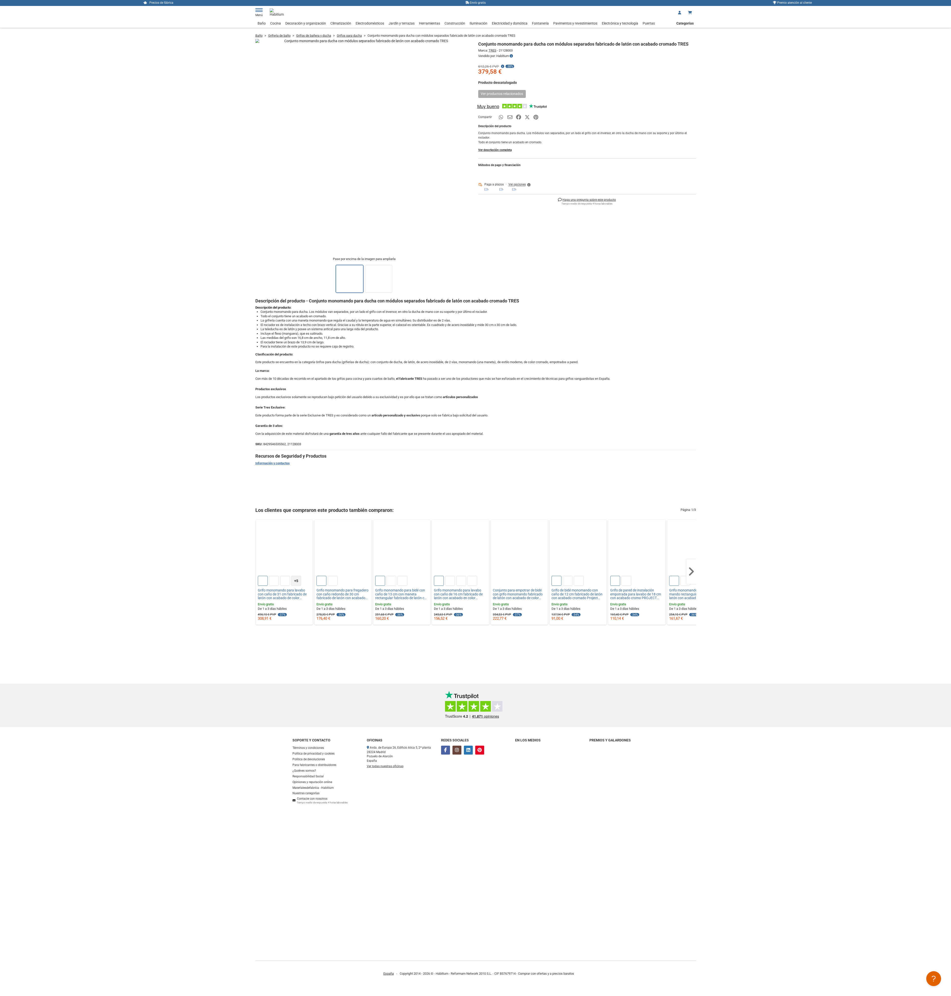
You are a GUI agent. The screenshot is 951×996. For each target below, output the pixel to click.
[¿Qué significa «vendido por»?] (511, 56)
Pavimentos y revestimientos (575, 23)
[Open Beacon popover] (933, 978)
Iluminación (478, 23)
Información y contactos (272, 463)
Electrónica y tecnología (620, 23)
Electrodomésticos (370, 23)
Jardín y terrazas (402, 23)
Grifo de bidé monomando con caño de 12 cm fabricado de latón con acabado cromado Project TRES (577, 594)
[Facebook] (445, 750)
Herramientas (429, 23)
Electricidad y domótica (510, 23)
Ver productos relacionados (502, 94)
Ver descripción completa (495, 150)
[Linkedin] (468, 750)
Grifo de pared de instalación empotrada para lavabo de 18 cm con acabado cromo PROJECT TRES (635, 594)
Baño (262, 23)
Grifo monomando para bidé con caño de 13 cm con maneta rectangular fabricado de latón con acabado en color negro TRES (401, 594)
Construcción (455, 23)
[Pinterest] (479, 750)
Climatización (340, 23)
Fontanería (540, 23)
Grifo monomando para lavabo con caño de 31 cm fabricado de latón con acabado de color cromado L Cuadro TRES (282, 594)
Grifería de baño (279, 35)
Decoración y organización (305, 23)
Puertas (649, 23)
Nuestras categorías (305, 793)
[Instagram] (456, 750)
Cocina (275, 23)
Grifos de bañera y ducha (313, 35)
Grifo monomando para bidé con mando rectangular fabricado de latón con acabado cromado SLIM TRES (695, 594)
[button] (519, 185)
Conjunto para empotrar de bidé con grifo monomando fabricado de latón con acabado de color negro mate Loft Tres (518, 594)
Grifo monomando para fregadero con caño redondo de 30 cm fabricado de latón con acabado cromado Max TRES (343, 594)
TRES (492, 50)
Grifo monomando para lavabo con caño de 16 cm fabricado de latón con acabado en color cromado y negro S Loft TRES (458, 594)
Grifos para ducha (349, 35)
